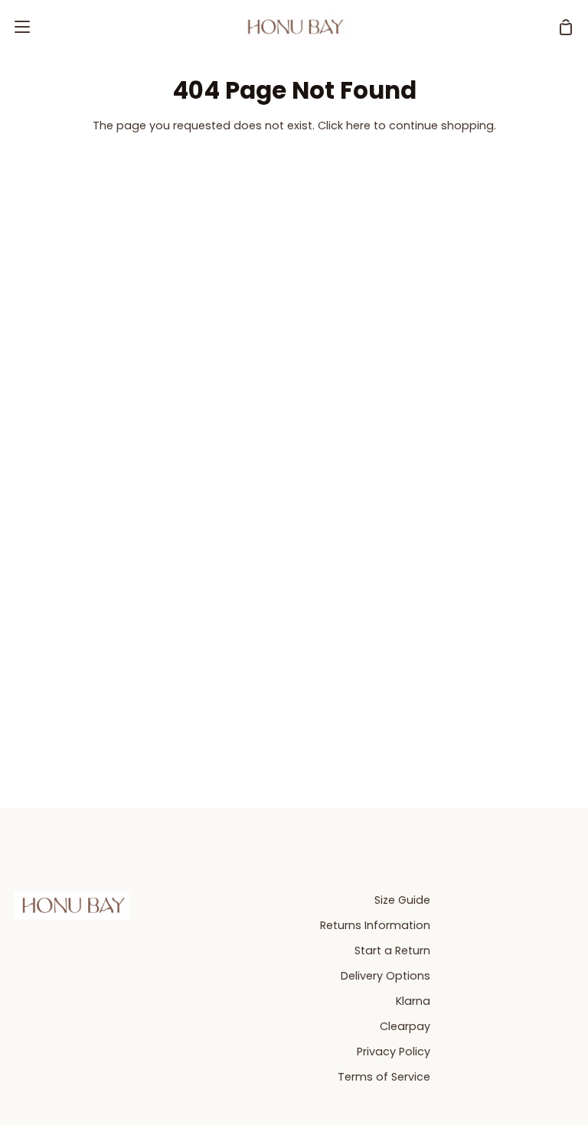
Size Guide (402, 900)
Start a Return (392, 950)
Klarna (413, 1001)
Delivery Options (385, 975)
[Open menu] (15, 26)
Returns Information (375, 925)
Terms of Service (384, 1076)
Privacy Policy (393, 1051)
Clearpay (405, 1026)
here (358, 125)
